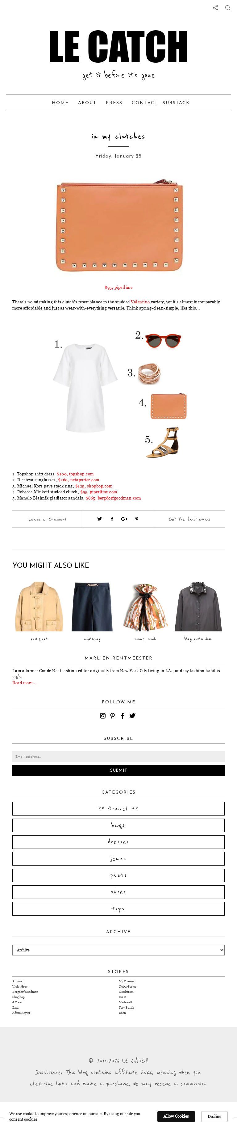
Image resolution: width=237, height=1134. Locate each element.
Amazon (17, 981)
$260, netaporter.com (78, 479)
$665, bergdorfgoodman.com (113, 497)
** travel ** (118, 808)
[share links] (215, 7)
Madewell (125, 1002)
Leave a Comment (47, 519)
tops (118, 909)
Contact (145, 103)
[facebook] (123, 716)
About (87, 103)
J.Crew (17, 1002)
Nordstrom (126, 992)
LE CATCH (118, 46)
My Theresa (127, 981)
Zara (15, 1007)
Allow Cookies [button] (176, 1116)
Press (114, 103)
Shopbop (18, 997)
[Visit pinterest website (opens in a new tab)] (40, 186)
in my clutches (118, 136)
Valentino (140, 301)
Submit (118, 770)
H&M (122, 997)
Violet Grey (19, 986)
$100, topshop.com (75, 473)
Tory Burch (126, 1007)
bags (118, 825)
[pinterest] (113, 716)
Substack (176, 103)
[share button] (228, 7)
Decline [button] (214, 1116)
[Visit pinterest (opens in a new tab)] (137, 519)
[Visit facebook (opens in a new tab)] (112, 519)
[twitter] (133, 716)
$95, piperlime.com (98, 491)
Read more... (24, 682)
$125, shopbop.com (94, 485)
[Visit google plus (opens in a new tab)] (124, 519)
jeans (119, 858)
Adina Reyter (21, 1013)
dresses (118, 842)
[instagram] (103, 716)
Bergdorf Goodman (25, 992)
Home (60, 103)
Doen (122, 1013)
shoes (118, 892)
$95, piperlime (118, 287)
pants (118, 875)
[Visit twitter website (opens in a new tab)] (100, 519)
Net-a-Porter (127, 986)
